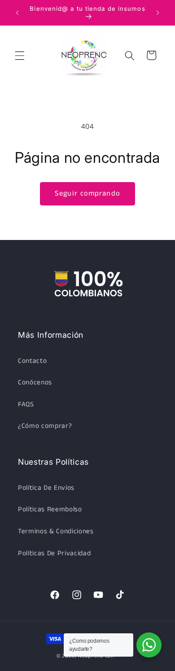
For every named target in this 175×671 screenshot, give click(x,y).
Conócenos (35, 383)
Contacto (32, 361)
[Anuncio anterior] (17, 12)
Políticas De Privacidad (54, 553)
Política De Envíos (46, 488)
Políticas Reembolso (50, 509)
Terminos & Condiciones (56, 531)
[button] (20, 55)
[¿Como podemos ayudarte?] (149, 645)
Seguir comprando (87, 193)
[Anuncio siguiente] (158, 12)
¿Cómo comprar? (45, 426)
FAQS (26, 405)
